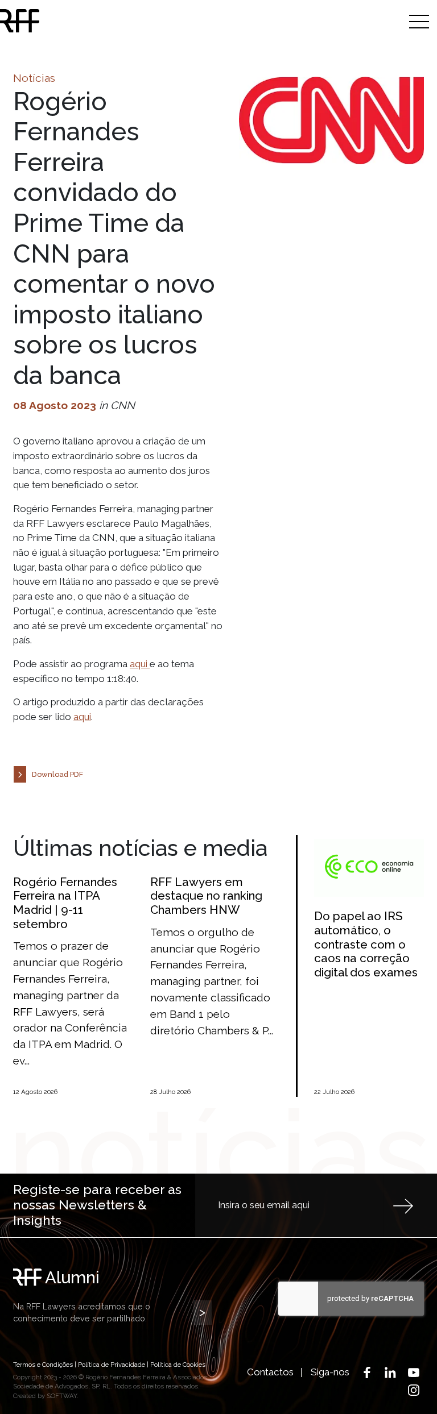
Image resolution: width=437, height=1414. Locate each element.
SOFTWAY (62, 1396)
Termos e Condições (43, 1365)
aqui (140, 663)
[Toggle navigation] (419, 21)
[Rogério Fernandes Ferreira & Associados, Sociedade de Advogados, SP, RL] (65, 20)
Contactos (270, 1372)
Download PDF (57, 774)
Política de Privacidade (111, 1365)
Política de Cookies (177, 1365)
